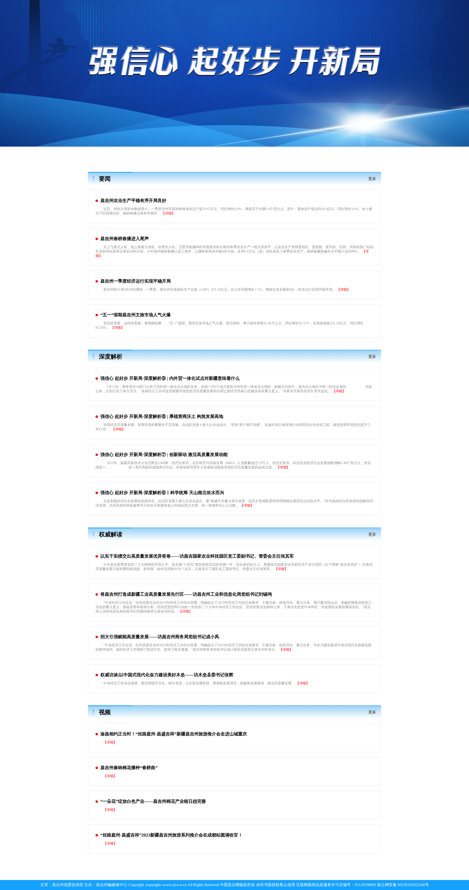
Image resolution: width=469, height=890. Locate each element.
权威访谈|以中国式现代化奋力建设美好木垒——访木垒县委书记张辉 (166, 674)
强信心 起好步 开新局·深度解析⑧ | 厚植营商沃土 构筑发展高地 (161, 416)
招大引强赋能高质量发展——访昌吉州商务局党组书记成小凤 (159, 636)
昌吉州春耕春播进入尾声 (124, 238)
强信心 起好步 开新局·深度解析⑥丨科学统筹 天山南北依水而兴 (162, 492)
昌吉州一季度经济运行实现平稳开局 (135, 281)
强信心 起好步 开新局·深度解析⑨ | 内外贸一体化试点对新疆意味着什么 (170, 378)
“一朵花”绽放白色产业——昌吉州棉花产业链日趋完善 (153, 801)
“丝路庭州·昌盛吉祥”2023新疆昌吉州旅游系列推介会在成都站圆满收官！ (171, 835)
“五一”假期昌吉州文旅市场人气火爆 (135, 314)
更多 (372, 179)
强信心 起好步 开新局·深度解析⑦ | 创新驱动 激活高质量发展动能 (164, 454)
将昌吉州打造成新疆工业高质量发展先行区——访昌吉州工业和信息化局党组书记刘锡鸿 (186, 594)
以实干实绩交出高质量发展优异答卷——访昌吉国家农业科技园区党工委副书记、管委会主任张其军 (197, 556)
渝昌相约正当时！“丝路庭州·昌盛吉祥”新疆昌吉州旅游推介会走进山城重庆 (173, 733)
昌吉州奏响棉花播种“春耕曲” (129, 767)
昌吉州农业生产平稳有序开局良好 (133, 200)
